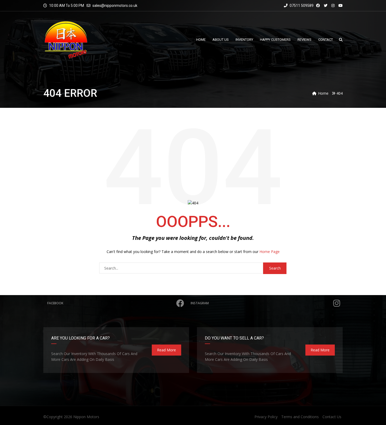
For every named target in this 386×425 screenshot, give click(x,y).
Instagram (200, 303)
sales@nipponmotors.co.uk (114, 5)
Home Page (269, 251)
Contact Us (331, 416)
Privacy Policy (266, 416)
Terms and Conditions (300, 416)
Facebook (55, 303)
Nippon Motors (86, 416)
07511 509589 (301, 5)
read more (166, 349)
